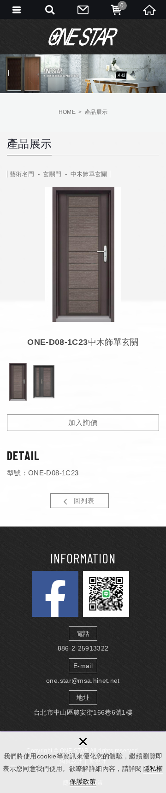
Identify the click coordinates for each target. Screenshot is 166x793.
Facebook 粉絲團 (55, 594)
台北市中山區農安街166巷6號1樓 (83, 712)
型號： (17, 473)
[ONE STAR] (83, 36)
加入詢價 (83, 422)
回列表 (84, 500)
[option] (83, 254)
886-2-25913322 (83, 648)
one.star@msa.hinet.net (83, 680)
